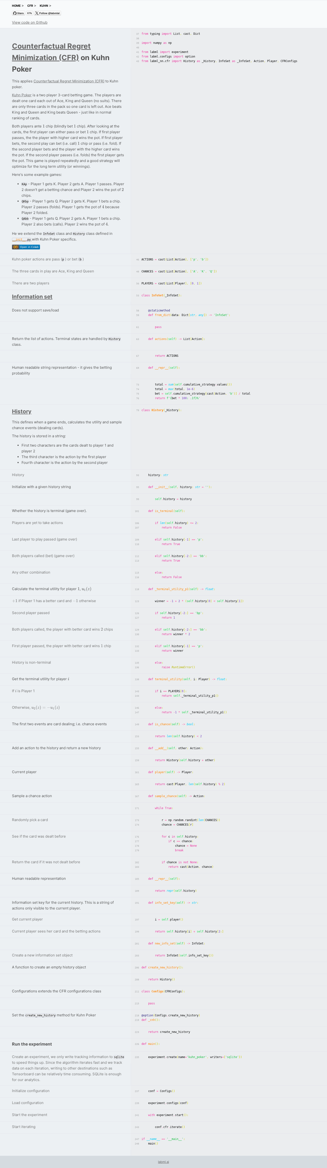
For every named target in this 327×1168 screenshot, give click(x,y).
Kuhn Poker (22, 95)
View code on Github (29, 22)
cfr (30, 5)
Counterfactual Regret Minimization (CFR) (69, 81)
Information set (32, 296)
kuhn (44, 5)
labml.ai (163, 1162)
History (21, 411)
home (16, 5)
